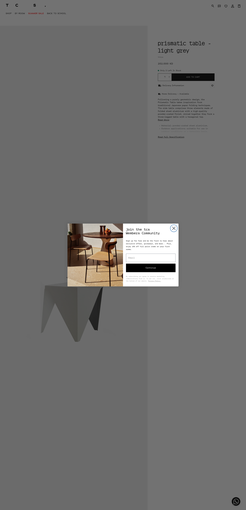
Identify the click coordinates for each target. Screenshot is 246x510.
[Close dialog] (173, 228)
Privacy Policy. (154, 281)
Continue (151, 268)
